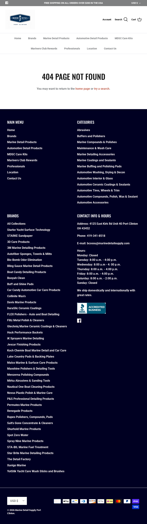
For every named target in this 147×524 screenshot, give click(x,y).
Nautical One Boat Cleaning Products (30, 386)
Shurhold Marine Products (24, 429)
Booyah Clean (16, 278)
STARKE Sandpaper (20, 235)
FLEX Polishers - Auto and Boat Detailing (33, 314)
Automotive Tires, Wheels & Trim (98, 190)
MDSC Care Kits (124, 38)
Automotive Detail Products (92, 38)
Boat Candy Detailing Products (26, 272)
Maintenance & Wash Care (94, 148)
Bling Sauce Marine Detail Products (30, 266)
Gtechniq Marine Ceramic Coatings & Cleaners (37, 326)
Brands (32, 38)
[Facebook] (6, 2)
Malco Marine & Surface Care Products (32, 362)
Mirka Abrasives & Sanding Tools (28, 380)
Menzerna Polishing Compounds (28, 374)
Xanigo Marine (16, 465)
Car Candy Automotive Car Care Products (33, 290)
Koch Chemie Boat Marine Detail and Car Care (36, 350)
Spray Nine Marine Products (25, 441)
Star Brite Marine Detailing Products (30, 453)
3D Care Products (18, 242)
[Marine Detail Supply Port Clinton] (20, 19)
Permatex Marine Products (24, 405)
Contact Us (110, 48)
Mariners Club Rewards (44, 48)
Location (92, 48)
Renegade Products (19, 411)
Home (17, 38)
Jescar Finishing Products (24, 344)
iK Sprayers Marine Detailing (25, 338)
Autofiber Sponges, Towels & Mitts (29, 254)
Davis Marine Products (21, 302)
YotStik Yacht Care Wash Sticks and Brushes (35, 471)
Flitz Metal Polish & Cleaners (25, 320)
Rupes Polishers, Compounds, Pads (30, 417)
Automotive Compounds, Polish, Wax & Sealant (107, 196)
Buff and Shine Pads (20, 284)
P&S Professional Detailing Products (30, 399)
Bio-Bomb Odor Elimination (24, 260)
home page (82, 88)
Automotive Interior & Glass (95, 178)
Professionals (72, 48)
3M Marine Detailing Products (26, 248)
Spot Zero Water (17, 435)
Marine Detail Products (56, 38)
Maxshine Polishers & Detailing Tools (31, 368)
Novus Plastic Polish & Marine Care (30, 393)
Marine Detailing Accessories (96, 154)
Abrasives (83, 130)
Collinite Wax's (16, 296)
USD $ (134, 3)
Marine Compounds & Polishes (97, 142)
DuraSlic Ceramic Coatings (24, 308)
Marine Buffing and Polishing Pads (99, 166)
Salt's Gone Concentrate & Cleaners (30, 423)
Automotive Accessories (92, 202)
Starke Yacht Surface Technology (28, 230)
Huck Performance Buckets (25, 332)
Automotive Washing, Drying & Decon (101, 172)
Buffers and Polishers (91, 136)
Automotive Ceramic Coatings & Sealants (103, 184)
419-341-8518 (96, 235)
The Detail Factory (19, 459)
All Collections (16, 223)
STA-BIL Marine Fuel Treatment (27, 447)
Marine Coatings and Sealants (96, 160)
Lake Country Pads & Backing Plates (30, 356)
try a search (101, 88)
